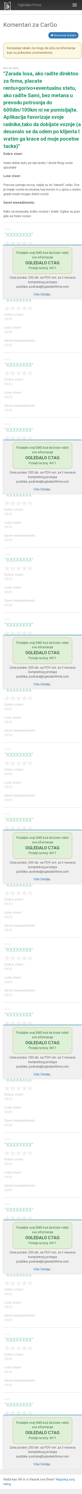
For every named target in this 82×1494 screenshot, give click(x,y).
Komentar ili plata (65, 35)
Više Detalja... (42, 294)
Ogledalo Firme (29, 5)
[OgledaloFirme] (7, 5)
